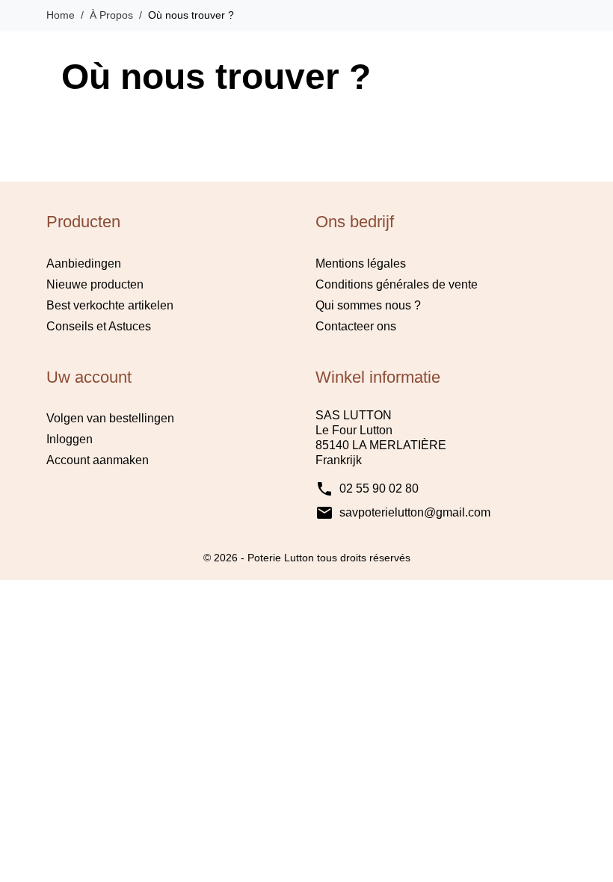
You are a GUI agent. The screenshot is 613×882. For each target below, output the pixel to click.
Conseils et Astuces (98, 326)
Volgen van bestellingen (110, 418)
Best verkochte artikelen (109, 305)
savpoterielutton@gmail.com (414, 512)
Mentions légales (360, 263)
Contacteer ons (355, 326)
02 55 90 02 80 (379, 488)
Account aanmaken (97, 460)
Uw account (89, 377)
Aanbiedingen (83, 263)
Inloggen (69, 439)
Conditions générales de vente (396, 284)
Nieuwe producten (95, 284)
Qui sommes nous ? (368, 305)
